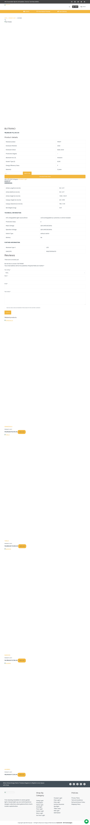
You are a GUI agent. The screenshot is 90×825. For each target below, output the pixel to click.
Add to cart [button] (21, 432)
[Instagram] (78, 2)
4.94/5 (27, 11)
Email (6, 283)
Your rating (7, 269)
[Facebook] (72, 2)
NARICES (7, 655)
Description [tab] (7, 180)
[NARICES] (45, 601)
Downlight (39, 807)
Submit (8, 312)
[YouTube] (81, 2)
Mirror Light (39, 813)
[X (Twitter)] (75, 2)
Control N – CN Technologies (64, 822)
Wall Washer (57, 813)
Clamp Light (39, 805)
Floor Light (39, 809)
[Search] (69, 6)
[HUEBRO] (45, 715)
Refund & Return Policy (78, 802)
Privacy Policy (75, 798)
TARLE (6, 541)
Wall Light (56, 810)
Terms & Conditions (77, 800)
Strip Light (57, 802)
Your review (7, 291)
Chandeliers (39, 802)
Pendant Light (23, 179)
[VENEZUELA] (45, 373)
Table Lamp (57, 808)
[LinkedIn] (84, 2)
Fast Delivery (63, 11)
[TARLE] (45, 487)
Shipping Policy (75, 804)
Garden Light (40, 811)
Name (6, 275)
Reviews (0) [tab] (7, 181)
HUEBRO (7, 769)
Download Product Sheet (45, 176)
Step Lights (57, 800)
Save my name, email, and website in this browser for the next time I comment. (23, 307)
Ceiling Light (39, 800)
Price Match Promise (44, 11)
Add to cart (27, 173)
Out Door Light (40, 815)
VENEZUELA (8, 426)
